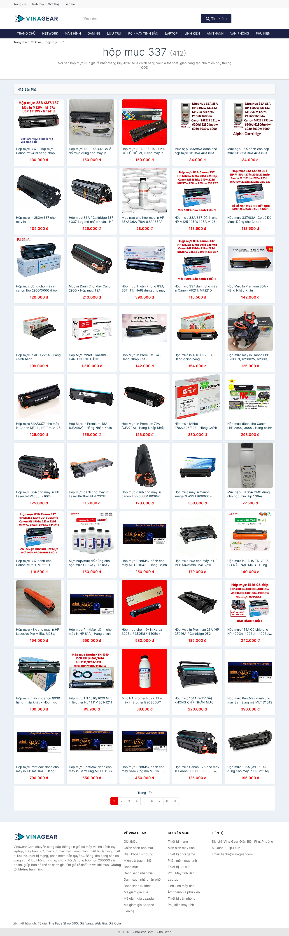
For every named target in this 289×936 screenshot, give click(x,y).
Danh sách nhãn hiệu (139, 873)
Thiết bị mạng (178, 841)
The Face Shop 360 (63, 923)
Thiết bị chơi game (181, 854)
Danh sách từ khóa (137, 886)
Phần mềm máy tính (182, 860)
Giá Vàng (86, 923)
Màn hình (73, 33)
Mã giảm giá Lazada (139, 898)
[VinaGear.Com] (36, 18)
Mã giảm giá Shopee (139, 905)
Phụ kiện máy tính (181, 905)
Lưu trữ (114, 33)
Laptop (171, 33)
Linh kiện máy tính (181, 886)
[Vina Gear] (36, 836)
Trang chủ (21, 4)
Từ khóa (36, 42)
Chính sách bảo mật (138, 848)
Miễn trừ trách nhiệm (139, 860)
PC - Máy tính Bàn (143, 33)
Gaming (94, 33)
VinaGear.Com (143, 932)
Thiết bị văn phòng (182, 898)
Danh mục (38, 4)
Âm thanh (215, 33)
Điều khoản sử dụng (138, 854)
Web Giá (101, 923)
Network (50, 33)
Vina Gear (163, 932)
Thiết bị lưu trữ (178, 867)
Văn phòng (239, 33)
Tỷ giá (42, 923)
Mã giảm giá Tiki (136, 892)
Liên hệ (70, 4)
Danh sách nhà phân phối (142, 879)
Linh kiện (192, 33)
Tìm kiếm (218, 18)
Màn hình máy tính (181, 848)
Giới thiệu (54, 4)
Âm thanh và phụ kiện (184, 892)
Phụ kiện (263, 33)
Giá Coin (115, 923)
